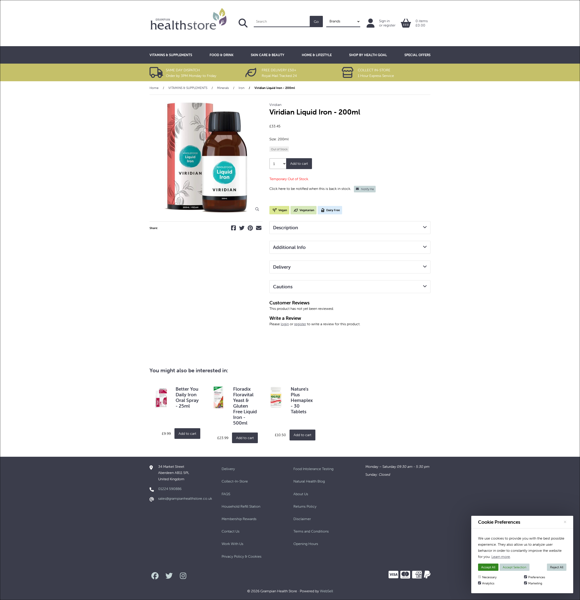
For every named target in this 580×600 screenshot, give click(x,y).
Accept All (488, 567)
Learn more (500, 556)
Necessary (489, 577)
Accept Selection (514, 567)
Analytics (488, 583)
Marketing (535, 583)
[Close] (565, 522)
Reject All (556, 567)
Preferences (536, 577)
